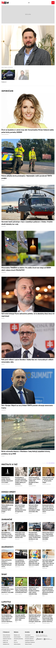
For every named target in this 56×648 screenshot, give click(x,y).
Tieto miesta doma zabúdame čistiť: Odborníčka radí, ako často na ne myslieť (34, 562)
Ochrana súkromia (6, 636)
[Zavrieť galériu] (53, 2)
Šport (4, 574)
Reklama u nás (17, 635)
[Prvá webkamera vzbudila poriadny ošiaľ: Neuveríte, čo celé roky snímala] (21, 554)
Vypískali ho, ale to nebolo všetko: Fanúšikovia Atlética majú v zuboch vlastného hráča (34, 591)
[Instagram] (40, 632)
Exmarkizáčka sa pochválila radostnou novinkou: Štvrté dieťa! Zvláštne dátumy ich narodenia (21, 481)
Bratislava (44, 513)
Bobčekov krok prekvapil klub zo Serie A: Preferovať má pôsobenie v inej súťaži (7, 590)
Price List (16, 642)
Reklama (16, 632)
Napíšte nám (5, 642)
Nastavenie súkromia (7, 638)
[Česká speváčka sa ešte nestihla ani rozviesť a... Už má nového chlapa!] (48, 471)
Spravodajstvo (27, 635)
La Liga (30, 595)
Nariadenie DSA (6, 644)
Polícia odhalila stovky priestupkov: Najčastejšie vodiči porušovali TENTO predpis (7, 508)
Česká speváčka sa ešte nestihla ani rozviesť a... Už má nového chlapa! (48, 480)
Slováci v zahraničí (4, 594)
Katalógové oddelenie (29, 640)
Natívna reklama (17, 644)
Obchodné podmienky (18, 638)
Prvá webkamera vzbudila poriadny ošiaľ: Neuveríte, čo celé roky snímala (20, 562)
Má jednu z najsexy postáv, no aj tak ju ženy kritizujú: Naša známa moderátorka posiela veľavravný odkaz (47, 618)
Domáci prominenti (18, 485)
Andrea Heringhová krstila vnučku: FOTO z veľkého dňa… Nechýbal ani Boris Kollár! (34, 481)
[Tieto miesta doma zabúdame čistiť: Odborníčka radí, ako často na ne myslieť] (35, 554)
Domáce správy (8, 492)
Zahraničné (6, 519)
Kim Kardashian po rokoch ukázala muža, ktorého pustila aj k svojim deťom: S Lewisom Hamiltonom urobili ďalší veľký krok (7, 618)
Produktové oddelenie (29, 636)
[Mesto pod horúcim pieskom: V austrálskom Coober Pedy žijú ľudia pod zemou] (7, 554)
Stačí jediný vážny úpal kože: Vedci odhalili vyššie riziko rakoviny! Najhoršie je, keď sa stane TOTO (48, 563)
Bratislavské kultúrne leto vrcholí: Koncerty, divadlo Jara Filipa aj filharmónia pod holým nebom (48, 508)
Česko (43, 595)
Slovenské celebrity (5, 623)
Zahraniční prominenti (5, 484)
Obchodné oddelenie (29, 638)
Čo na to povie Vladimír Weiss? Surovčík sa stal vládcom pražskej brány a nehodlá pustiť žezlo (21, 590)
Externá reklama (17, 636)
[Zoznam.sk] (40, 639)
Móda (16, 621)
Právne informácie (6, 635)
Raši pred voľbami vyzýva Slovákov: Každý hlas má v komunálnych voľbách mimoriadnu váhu (34, 508)
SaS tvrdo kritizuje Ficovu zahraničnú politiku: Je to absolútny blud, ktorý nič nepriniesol (20, 508)
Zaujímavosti (7, 547)
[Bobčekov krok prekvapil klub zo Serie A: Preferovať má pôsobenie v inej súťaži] (7, 581)
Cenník (15, 640)
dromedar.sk (3, 568)
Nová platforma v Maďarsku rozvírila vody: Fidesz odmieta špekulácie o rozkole (7, 535)
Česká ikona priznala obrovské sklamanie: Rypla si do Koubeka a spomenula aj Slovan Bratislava (48, 591)
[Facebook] (37, 632)
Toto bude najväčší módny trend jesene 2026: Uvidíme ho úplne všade (20, 617)
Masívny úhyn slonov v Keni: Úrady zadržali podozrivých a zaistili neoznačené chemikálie (48, 536)
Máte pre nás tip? (28, 644)
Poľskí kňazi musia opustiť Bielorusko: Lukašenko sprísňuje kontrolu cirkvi (20, 535)
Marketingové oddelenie (30, 642)
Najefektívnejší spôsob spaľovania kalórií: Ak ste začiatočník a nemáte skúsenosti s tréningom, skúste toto (35, 618)
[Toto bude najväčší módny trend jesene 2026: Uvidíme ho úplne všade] (21, 609)
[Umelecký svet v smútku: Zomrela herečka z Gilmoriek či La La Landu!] (7, 471)
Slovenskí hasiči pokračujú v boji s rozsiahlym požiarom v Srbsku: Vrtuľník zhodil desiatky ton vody (35, 536)
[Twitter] (42, 632)
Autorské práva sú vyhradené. (42, 636)
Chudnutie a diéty (32, 623)
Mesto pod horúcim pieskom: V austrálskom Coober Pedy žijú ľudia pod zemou (6, 563)
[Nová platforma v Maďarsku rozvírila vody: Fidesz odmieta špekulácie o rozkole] (7, 526)
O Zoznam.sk (6, 632)
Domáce (2, 513)
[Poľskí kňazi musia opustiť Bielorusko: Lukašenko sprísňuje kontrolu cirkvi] (21, 526)
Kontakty (27, 632)
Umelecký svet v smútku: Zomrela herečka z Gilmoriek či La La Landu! (7, 480)
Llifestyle (6, 602)
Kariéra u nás (5, 640)
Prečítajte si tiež (9, 464)
